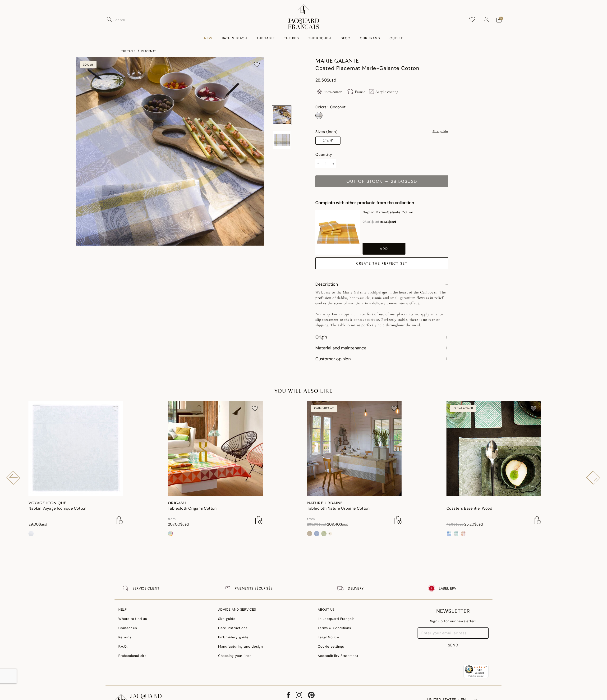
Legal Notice (328, 637)
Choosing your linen (235, 656)
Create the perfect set (382, 263)
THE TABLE (128, 51)
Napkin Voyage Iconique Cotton (57, 508)
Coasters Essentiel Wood (469, 508)
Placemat (148, 51)
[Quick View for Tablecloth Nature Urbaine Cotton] (398, 520)
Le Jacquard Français (336, 619)
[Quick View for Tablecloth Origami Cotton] (259, 520)
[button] (486, 20)
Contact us (127, 628)
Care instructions (233, 628)
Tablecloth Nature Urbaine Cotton (338, 508)
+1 (330, 533)
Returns (124, 637)
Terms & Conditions (334, 628)
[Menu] (486, 667)
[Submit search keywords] (110, 20)
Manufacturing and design (240, 646)
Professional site (132, 656)
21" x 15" (328, 140)
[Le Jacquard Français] (304, 17)
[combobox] (139, 20)
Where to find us (132, 619)
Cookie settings (331, 646)
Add (384, 249)
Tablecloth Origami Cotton (192, 508)
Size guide (440, 131)
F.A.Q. (123, 646)
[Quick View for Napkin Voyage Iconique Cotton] (119, 520)
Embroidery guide (233, 637)
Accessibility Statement (338, 656)
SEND (453, 645)
